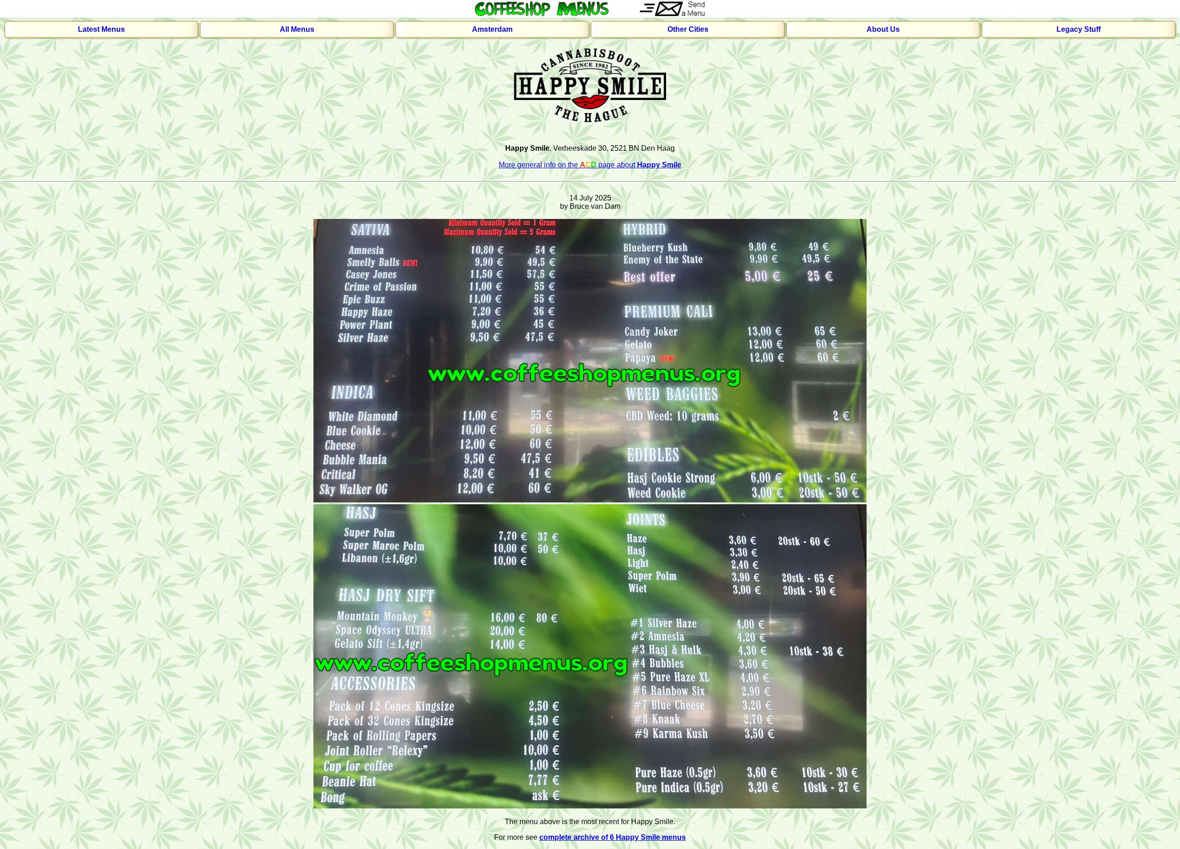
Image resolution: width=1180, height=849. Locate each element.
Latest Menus (101, 29)
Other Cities (687, 29)
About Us (883, 29)
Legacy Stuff (1078, 29)
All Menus (297, 29)
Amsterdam (492, 29)
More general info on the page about (590, 165)
